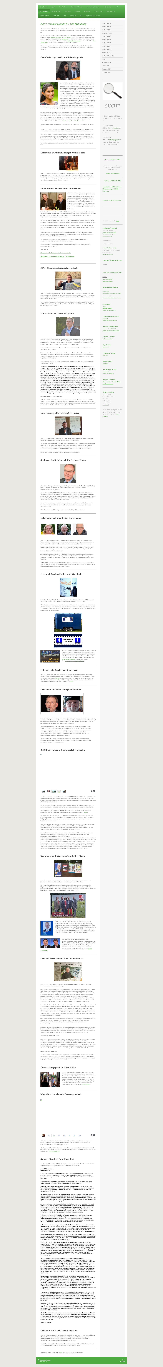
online (117, 221)
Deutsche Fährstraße (55, 37)
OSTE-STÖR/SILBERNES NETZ (111, 298)
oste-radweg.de (106, 371)
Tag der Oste (65, 39)
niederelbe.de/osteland (107, 236)
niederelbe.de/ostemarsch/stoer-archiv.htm (112, 293)
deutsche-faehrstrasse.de (108, 384)
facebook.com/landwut (108, 338)
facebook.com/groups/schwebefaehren (111, 330)
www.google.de (114, 128)
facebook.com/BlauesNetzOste (109, 310)
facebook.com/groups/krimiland (110, 320)
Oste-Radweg (67, 37)
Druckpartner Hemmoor (68, 659)
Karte (85, 812)
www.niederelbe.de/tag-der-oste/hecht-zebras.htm (72, 121)
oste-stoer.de (106, 291)
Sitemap (48, 1360)
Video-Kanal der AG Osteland (112, 200)
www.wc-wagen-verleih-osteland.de (74, 661)
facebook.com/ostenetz (108, 281)
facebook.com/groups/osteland (109, 232)
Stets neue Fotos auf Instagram (112, 173)
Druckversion (43, 1360)
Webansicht (122, 1361)
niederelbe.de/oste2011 (108, 254)
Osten (71, 681)
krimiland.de (105, 318)
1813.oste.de (105, 363)
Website (57, 678)
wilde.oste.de (105, 355)
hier (61, 1352)
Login (123, 1359)
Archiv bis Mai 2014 (108, 279)
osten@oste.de (106, 405)
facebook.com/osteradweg (108, 373)
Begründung (86, 1084)
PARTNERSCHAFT (54, 1151)
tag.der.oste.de (106, 347)
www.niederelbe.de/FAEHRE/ (109, 328)
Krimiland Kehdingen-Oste (74, 41)
